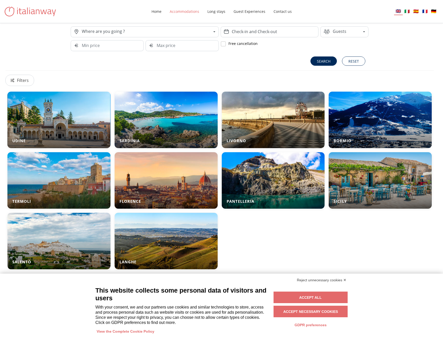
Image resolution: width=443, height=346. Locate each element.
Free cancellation (243, 43)
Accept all (310, 297)
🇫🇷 (425, 11)
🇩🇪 (433, 11)
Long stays (216, 11)
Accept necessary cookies (310, 312)
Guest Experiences (249, 11)
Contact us (283, 11)
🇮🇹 (407, 11)
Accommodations (184, 11)
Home (157, 11)
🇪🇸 (416, 11)
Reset (353, 61)
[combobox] (150, 32)
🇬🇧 (398, 11)
